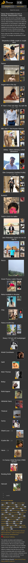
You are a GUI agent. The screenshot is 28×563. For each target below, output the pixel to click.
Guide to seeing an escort (18, 532)
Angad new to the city (8, 84)
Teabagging (8, 527)
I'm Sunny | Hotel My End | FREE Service (14, 461)
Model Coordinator (7, 352)
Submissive (13, 525)
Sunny (3, 421)
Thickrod (4, 411)
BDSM (11, 503)
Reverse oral (14, 519)
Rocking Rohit (6, 474)
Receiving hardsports (13, 517)
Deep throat (5, 506)
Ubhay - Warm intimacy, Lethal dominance (14, 150)
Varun (4, 450)
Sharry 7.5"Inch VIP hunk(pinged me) (14, 339)
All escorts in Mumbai (7, 500)
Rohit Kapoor (5, 391)
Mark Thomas (6, 372)
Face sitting (22, 506)
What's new (20, 6)
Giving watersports (13, 512)
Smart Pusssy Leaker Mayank (11, 279)
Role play (11, 521)
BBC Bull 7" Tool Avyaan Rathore (12, 128)
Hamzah (4, 484)
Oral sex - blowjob (19, 516)
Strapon (19, 523)
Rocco (3, 260)
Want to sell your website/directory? (10, 534)
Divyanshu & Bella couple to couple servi (14, 41)
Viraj (2, 310)
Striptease (4, 525)
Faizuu (3, 63)
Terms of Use (17, 559)
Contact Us (11, 561)
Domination (14, 506)
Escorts (7, 6)
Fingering (4, 508)
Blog (10, 530)
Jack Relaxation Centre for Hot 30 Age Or (14, 238)
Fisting (11, 508)
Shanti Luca (7, 431)
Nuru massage (16, 514)
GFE (9, 510)
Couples (21, 504)
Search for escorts (14, 10)
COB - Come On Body (10, 504)
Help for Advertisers (6, 532)
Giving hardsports (17, 510)
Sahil (3, 362)
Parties (4, 517)
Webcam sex (8, 529)
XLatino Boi (6, 440)
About (7, 530)
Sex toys (19, 521)
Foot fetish (18, 508)
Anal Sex (4, 503)
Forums (3, 530)
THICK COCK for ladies (9, 216)
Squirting (11, 523)
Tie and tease (16, 527)
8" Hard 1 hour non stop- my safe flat (14, 106)
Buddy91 (4, 195)
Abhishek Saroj (6, 401)
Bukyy (3, 382)
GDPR (6, 561)
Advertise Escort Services (18, 530)
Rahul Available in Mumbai (10, 294)
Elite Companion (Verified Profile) (14, 173)
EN (18, 2)
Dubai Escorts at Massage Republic (6, 2)
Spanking (4, 523)
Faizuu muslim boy (7, 323)
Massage (7, 514)
